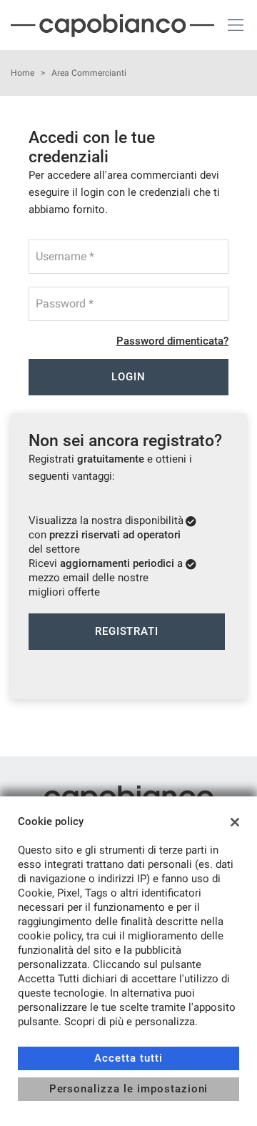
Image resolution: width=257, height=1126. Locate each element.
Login (128, 376)
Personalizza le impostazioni (128, 1088)
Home (22, 73)
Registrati (127, 631)
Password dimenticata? (172, 341)
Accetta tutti (128, 1058)
